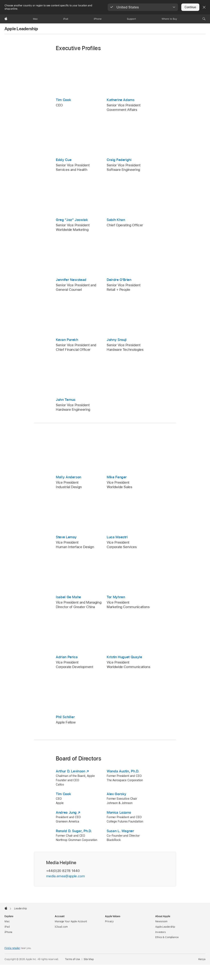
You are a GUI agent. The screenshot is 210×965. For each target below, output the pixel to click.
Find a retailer (12, 948)
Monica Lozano (119, 812)
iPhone (8, 932)
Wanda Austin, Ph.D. (123, 771)
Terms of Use (72, 959)
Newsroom (161, 921)
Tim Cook (63, 794)
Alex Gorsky (116, 794)
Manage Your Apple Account (71, 921)
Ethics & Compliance (167, 937)
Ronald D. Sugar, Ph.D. (74, 831)
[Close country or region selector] (204, 7)
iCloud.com (61, 926)
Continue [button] (190, 7)
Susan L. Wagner (120, 831)
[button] (143, 7)
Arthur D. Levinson (70, 771)
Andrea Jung (66, 812)
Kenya (201, 959)
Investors (160, 932)
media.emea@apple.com (65, 876)
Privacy (109, 921)
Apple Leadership (21, 28)
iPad (7, 926)
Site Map (89, 959)
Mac (7, 921)
